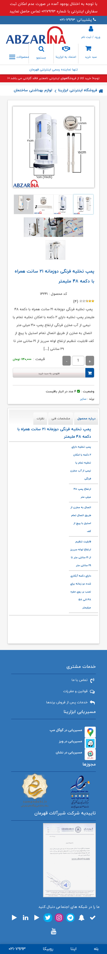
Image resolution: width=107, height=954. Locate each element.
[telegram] (70, 918)
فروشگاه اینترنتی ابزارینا (77, 90)
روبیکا (48, 949)
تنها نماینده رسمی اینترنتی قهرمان (53, 69)
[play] (36, 918)
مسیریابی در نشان (69, 752)
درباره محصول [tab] (86, 419)
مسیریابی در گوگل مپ (66, 730)
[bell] (81, 918)
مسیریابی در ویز (70, 741)
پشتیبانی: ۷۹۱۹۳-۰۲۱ (76, 20)
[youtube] (53, 931)
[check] (93, 918)
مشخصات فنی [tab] (61, 419)
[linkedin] (25, 918)
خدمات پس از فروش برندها (67, 702)
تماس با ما (80, 680)
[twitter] (48, 918)
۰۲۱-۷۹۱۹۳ (17, 949)
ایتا (73, 949)
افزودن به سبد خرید (49, 373)
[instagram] (59, 918)
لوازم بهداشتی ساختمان (33, 90)
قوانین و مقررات (75, 691)
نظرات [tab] (40, 419)
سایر (83, 399)
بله (96, 949)
